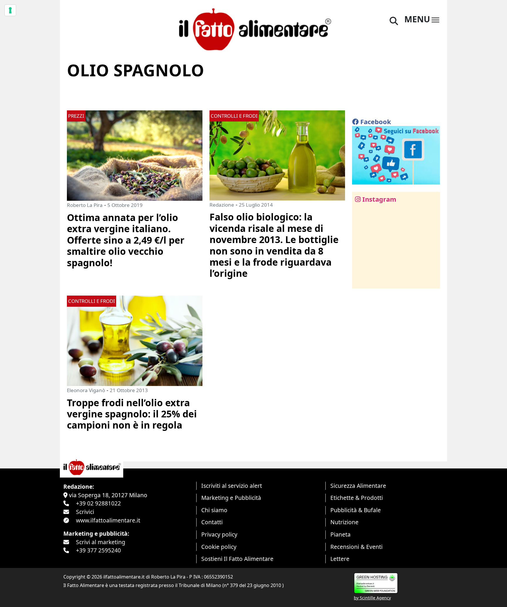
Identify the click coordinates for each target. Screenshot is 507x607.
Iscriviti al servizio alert (231, 486)
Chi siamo (214, 510)
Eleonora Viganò (86, 390)
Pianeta (340, 534)
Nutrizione (344, 522)
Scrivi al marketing (100, 542)
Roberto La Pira (85, 205)
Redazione (221, 204)
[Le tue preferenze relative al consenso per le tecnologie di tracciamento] (10, 10)
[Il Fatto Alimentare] (253, 29)
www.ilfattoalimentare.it (108, 520)
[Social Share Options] (360, 281)
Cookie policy (218, 547)
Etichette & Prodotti (356, 498)
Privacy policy (219, 534)
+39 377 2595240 (98, 550)
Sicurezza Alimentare (358, 486)
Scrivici (85, 512)
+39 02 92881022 (98, 503)
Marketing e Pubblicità (231, 498)
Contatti (212, 522)
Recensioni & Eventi (356, 547)
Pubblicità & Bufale (355, 510)
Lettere (339, 559)
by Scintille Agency (372, 598)
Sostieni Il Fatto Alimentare (237, 559)
